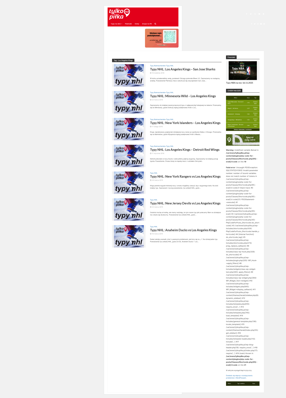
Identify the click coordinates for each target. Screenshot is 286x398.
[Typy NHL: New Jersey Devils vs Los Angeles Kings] (129, 209)
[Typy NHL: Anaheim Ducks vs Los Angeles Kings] (129, 236)
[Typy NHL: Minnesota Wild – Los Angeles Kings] (129, 102)
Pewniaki (128, 24)
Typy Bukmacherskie (157, 66)
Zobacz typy (255, 102)
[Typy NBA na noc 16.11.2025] (243, 70)
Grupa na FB (147, 24)
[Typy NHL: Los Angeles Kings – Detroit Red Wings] (129, 156)
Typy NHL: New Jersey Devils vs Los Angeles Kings (185, 203)
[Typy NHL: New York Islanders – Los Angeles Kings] (129, 129)
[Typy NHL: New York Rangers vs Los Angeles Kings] (129, 182)
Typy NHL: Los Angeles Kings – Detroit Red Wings (184, 149)
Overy (137, 24)
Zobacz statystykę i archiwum (243, 129)
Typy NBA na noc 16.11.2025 (239, 82)
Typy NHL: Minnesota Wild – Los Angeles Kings (183, 96)
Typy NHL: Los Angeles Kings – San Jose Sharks (182, 69)
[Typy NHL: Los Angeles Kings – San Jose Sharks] (129, 75)
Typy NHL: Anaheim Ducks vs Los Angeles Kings (183, 230)
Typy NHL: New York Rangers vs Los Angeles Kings (185, 176)
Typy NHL (169, 66)
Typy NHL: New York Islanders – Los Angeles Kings (185, 123)
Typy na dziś (116, 24)
